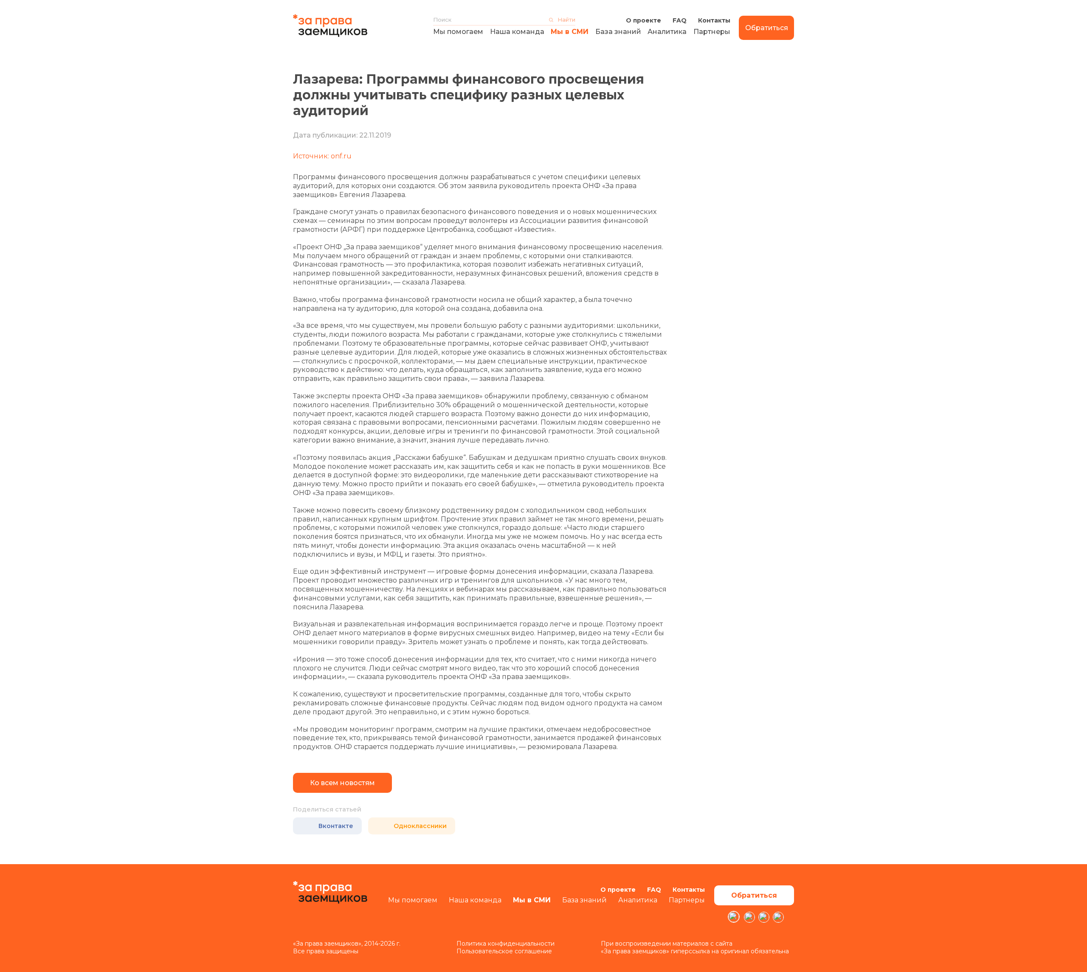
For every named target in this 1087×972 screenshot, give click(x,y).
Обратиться (766, 28)
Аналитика (667, 32)
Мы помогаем (458, 32)
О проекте (643, 20)
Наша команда (517, 32)
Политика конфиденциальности (505, 943)
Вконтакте (335, 826)
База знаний (618, 32)
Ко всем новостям (342, 783)
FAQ (680, 20)
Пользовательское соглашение (504, 951)
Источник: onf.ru (322, 156)
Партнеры (711, 32)
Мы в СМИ (570, 32)
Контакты (714, 20)
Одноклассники (420, 826)
